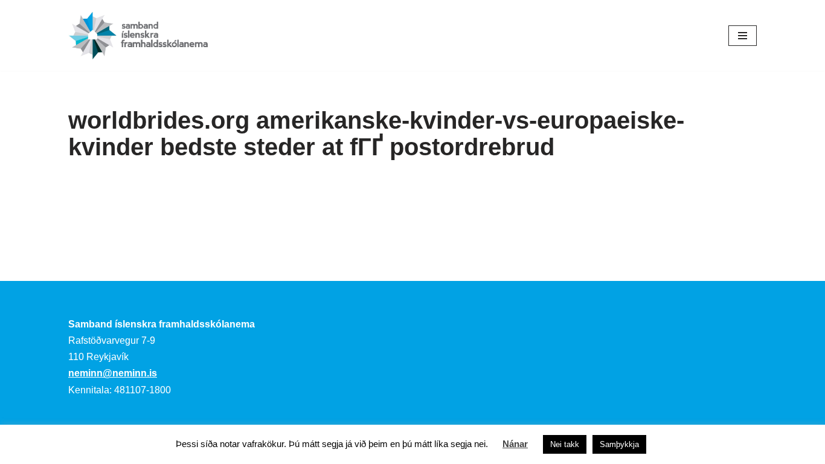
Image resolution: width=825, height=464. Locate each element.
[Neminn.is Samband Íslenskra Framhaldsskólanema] (138, 35)
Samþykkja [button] (619, 444)
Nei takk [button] (564, 444)
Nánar (515, 444)
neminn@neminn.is (112, 373)
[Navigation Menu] (742, 35)
